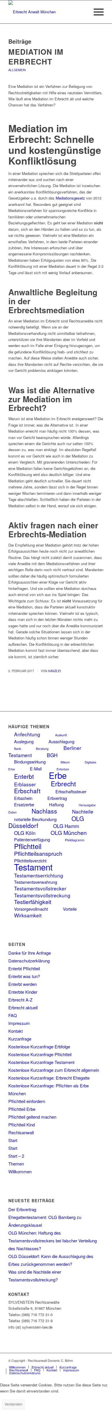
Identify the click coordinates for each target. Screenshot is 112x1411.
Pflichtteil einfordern (26, 1101)
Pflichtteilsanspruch (38, 853)
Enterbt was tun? (24, 976)
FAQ (12, 1015)
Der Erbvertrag (22, 1209)
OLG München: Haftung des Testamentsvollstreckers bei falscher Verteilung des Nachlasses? (52, 1240)
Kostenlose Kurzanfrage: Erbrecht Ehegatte (49, 1078)
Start (12, 1140)
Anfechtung (27, 734)
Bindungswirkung (30, 762)
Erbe (58, 775)
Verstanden (13, 1403)
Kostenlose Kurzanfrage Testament (41, 1062)
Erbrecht (63, 783)
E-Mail (36, 769)
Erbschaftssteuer (70, 791)
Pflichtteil (27, 846)
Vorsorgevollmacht (31, 909)
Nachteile (82, 811)
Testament (33, 867)
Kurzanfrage (19, 1039)
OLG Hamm (66, 825)
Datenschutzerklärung (29, 961)
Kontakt (15, 1031)
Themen (16, 1164)
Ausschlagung (61, 741)
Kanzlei (54, 671)
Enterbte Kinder (22, 992)
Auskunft (61, 735)
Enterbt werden (22, 984)
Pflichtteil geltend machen (32, 1117)
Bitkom (65, 762)
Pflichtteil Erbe (21, 1109)
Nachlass (44, 811)
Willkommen (20, 1171)
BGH (52, 755)
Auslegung (24, 741)
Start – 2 (16, 1156)
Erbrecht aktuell (23, 1007)
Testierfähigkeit (32, 902)
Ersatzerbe (24, 804)
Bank (17, 748)
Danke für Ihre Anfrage (29, 953)
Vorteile (70, 909)
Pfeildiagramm (74, 840)
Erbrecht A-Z (20, 1000)
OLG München (69, 833)
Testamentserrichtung (38, 875)
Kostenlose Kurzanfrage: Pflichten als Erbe (48, 1085)
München (17, 1093)
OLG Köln (25, 832)
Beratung (42, 748)
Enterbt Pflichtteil (24, 968)
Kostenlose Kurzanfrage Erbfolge (39, 1046)
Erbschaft (27, 790)
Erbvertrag (57, 798)
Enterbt (24, 776)
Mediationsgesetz (70, 198)
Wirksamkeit (28, 915)
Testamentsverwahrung (35, 882)
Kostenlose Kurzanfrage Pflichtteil (40, 1054)
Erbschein (23, 798)
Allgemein (17, 70)
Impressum (19, 1023)
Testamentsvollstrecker (40, 888)
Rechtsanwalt (21, 1132)
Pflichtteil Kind (21, 1125)
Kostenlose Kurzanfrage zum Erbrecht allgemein (53, 1070)
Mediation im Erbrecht (35, 56)
